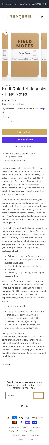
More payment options (24, 146)
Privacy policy (35, 431)
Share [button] (7, 364)
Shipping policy (33, 435)
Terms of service (19, 435)
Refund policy (22, 431)
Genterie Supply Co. (22, 427)
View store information (15, 160)
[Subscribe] (38, 395)
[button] (5, 17)
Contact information (26, 439)
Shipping (5, 104)
